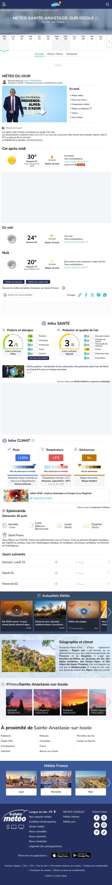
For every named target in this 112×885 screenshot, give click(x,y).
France (9, 10)
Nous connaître (38, 831)
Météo (3, 10)
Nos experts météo (40, 816)
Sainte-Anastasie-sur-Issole (49, 10)
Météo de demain (13, 281)
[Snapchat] (97, 825)
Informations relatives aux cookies (65, 865)
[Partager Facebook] (86, 295)
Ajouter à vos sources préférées (20, 295)
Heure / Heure (55, 54)
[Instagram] (104, 825)
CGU (25, 865)
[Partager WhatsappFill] (105, 295)
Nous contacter (38, 841)
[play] (13, 371)
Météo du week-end (38, 281)
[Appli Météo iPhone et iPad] (60, 855)
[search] (107, 4)
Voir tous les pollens (38, 358)
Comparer (71, 54)
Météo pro (69, 821)
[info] (33, 440)
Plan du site (41, 865)
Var (36, 10)
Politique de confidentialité (95, 865)
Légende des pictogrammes (45, 846)
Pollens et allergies (20, 330)
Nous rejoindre (37, 836)
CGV (32, 865)
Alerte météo (36, 826)
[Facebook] (97, 818)
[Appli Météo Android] (81, 855)
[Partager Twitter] (92, 295)
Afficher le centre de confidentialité (69, 870)
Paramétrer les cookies (40, 870)
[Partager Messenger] (98, 295)
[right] (109, 42)
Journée (39, 54)
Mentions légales (12, 865)
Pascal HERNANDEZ (33, 80)
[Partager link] (80, 295)
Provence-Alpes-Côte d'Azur (23, 10)
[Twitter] (104, 818)
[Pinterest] (97, 832)
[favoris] (96, 18)
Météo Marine (71, 816)
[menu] (4, 4)
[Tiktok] (104, 832)
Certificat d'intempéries (42, 821)
